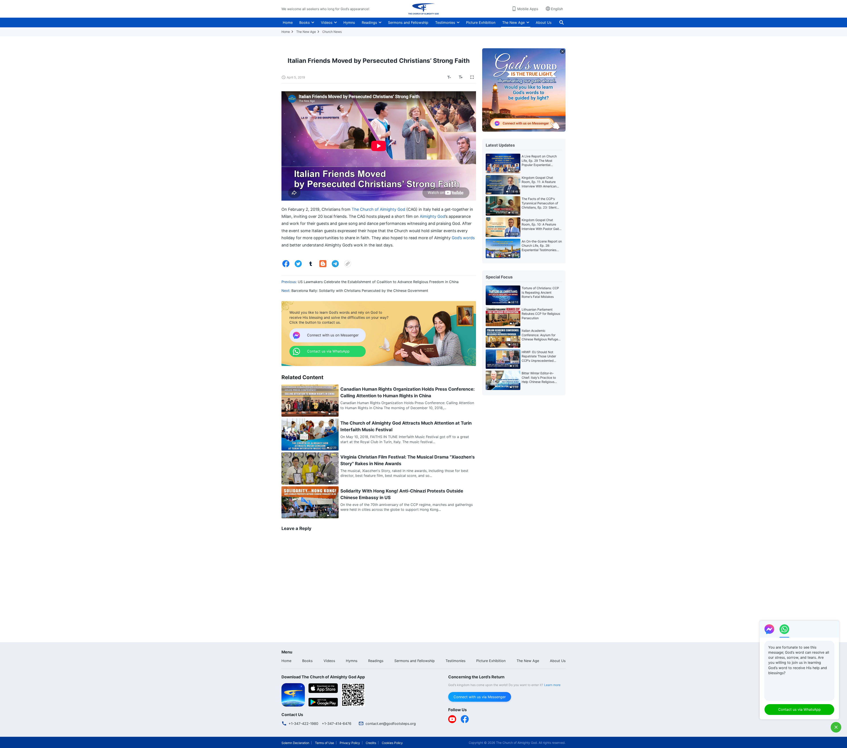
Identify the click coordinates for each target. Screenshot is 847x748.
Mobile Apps (527, 9)
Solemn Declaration (295, 743)
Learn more (552, 685)
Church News (332, 32)
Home (288, 22)
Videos (326, 22)
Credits (371, 743)
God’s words (463, 237)
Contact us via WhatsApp (799, 709)
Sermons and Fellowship (408, 22)
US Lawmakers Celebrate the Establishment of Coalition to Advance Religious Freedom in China (378, 282)
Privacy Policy (350, 743)
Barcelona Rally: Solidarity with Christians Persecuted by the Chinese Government (359, 290)
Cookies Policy (392, 743)
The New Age (513, 22)
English (557, 9)
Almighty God (432, 216)
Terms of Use (324, 743)
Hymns (349, 22)
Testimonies (445, 22)
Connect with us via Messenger (479, 697)
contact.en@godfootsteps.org (390, 723)
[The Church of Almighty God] (423, 9)
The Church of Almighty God (378, 209)
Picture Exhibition (480, 22)
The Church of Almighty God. (517, 742)
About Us (543, 22)
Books (304, 22)
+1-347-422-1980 (303, 723)
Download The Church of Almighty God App (323, 677)
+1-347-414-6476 (336, 723)
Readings (369, 22)
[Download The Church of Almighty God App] (293, 694)
